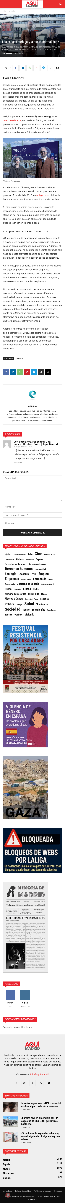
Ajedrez (8, 554)
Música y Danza (14, 598)
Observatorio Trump (31, 599)
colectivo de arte (12, 120)
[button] (5, 4)
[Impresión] (50, 68)
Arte (30, 554)
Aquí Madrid (11, 983)
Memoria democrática (15, 593)
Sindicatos (42, 604)
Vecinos (18, 614)
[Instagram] (24, 1083)
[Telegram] (43, 68)
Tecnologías (38, 609)
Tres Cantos (51, 610)
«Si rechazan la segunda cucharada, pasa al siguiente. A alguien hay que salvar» (40, 1136)
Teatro (26, 609)
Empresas (12, 578)
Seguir (25, 991)
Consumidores (9, 559)
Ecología (10, 573)
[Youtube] (49, 1083)
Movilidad (33, 593)
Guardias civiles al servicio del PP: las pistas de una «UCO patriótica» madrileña (39, 1121)
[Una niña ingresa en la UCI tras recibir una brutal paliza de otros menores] (10, 1107)
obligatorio (42, 195)
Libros (27, 588)
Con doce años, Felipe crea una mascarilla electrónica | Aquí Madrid (36, 442)
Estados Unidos (26, 579)
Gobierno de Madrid (47, 584)
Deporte (39, 559)
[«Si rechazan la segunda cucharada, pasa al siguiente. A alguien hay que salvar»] (10, 1137)
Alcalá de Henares (19, 555)
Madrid (36, 589)
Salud (29, 603)
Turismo (8, 614)
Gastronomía (10, 584)
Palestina (44, 598)
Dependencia (30, 559)
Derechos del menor (37, 564)
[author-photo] (32, 402)
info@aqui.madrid (39, 1074)
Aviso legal (7, 1191)
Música (44, 594)
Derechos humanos (19, 568)
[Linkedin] (23, 68)
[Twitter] (41, 1083)
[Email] (57, 68)
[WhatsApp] (29, 68)
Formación (39, 578)
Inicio (4, 11)
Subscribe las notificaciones (17, 1027)
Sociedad (19, 358)
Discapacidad (41, 569)
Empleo (44, 573)
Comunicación (49, 554)
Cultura (20, 559)
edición (9, 53)
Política (10, 604)
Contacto (58, 1191)
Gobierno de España (28, 583)
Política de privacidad (42, 1191)
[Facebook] (16, 68)
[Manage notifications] (7, 1195)
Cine (38, 553)
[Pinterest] (36, 68)
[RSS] (32, 1083)
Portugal (19, 605)
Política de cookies (23, 1191)
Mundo (12, 11)
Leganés (18, 589)
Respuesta (18, 462)
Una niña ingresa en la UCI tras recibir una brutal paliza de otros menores (41, 1105)
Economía (23, 574)
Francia (51, 579)
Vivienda (29, 614)
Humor (8, 589)
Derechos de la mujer (15, 564)
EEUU (34, 574)
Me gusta (10, 991)
